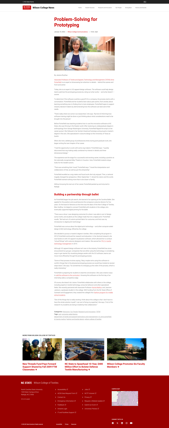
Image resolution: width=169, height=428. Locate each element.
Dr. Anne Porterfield (104, 317)
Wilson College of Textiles (93, 319)
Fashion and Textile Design (75, 319)
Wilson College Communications (78, 32)
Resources (73, 424)
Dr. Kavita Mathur (60, 319)
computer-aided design (69, 314)
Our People (118, 7)
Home (80, 7)
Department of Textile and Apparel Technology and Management (76, 317)
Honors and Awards (140, 7)
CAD (59, 314)
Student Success (89, 7)
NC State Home (29, 2)
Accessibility (59, 424)
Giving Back (128, 7)
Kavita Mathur (97, 287)
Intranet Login (62, 409)
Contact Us (61, 397)
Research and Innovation (105, 7)
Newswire (66, 312)
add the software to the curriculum (68, 275)
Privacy (66, 424)
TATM (98, 312)
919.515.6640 (25, 399)
